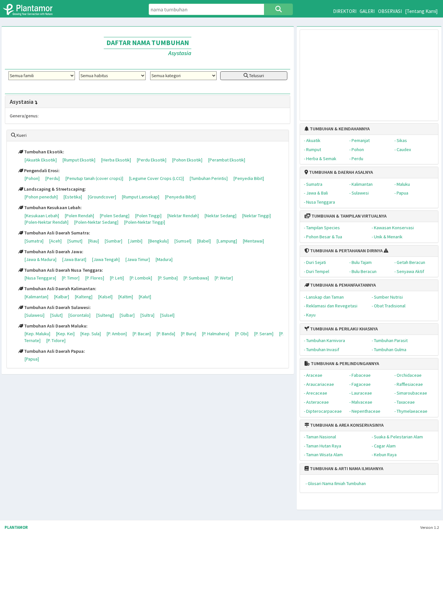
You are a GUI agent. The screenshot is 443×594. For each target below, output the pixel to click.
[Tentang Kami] (421, 11)
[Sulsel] (167, 315)
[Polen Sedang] (114, 216)
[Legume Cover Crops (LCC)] (156, 178)
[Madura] (164, 259)
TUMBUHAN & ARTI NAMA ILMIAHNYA (346, 468)
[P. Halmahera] (215, 334)
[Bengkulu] (158, 241)
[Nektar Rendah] (183, 216)
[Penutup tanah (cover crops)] (94, 178)
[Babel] (204, 241)
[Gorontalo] (79, 315)
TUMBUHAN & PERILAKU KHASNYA (343, 329)
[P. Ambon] (116, 334)
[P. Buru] (188, 334)
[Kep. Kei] (65, 334)
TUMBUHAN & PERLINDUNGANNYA (344, 363)
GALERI (367, 11)
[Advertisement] (369, 72)
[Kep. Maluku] (37, 334)
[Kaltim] (125, 297)
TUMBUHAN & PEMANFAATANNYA (342, 285)
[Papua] (31, 359)
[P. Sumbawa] (196, 278)
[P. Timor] (70, 278)
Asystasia (21, 101)
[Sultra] (147, 315)
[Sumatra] (33, 241)
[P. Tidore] (56, 340)
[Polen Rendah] (79, 216)
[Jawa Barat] (74, 259)
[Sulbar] (127, 315)
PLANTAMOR (16, 527)
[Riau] (93, 241)
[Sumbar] (113, 241)
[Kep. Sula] (90, 334)
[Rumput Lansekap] (140, 197)
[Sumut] (74, 241)
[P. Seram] (263, 334)
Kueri (21, 135)
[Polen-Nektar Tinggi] (144, 222)
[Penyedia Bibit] (248, 178)
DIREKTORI (344, 11)
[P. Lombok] (140, 278)
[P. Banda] (165, 334)
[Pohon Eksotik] (187, 160)
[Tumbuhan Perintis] (208, 178)
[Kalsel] (105, 297)
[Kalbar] (61, 297)
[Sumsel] (182, 241)
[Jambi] (135, 241)
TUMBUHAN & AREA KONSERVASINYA (346, 425)
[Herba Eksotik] (116, 160)
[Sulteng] (105, 315)
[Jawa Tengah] (106, 259)
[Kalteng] (83, 297)
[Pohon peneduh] (41, 197)
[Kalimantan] (36, 297)
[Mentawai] (253, 241)
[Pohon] (32, 178)
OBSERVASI (390, 11)
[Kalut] (144, 297)
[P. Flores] (94, 278)
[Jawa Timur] (137, 259)
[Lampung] (226, 241)
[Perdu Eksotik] (151, 160)
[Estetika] (72, 197)
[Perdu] (52, 178)
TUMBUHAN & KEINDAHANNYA (339, 129)
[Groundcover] (102, 197)
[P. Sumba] (168, 278)
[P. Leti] (117, 278)
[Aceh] (55, 241)
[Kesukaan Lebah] (41, 216)
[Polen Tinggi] (148, 216)
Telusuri (256, 75)
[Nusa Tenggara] (40, 278)
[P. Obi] (241, 334)
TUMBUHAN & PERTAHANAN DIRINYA (346, 251)
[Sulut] (56, 315)
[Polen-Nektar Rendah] (46, 222)
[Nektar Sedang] (220, 216)
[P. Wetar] (223, 278)
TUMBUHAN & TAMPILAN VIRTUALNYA (348, 216)
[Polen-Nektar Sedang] (96, 222)
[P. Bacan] (141, 334)
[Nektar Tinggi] (256, 216)
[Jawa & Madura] (40, 259)
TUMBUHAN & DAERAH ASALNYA (340, 172)
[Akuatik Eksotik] (40, 160)
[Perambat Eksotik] (226, 160)
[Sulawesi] (34, 315)
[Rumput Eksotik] (78, 160)
